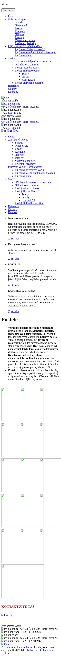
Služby (12, 58)
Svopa (52, 647)
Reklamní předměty (25, 43)
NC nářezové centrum (26, 64)
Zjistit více (13, 238)
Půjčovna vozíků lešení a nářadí (25, 46)
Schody (19, 22)
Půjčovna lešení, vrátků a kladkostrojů (35, 52)
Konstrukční (28, 79)
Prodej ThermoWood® (27, 70)
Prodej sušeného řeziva (27, 67)
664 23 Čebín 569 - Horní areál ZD (20, 121)
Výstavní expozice (25, 40)
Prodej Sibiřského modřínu (29, 82)
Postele (19, 28)
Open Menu (8, 10)
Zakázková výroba (18, 19)
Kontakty (13, 91)
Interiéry (19, 37)
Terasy (25, 73)
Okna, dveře (21, 25)
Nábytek (19, 34)
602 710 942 (14, 112)
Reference (13, 85)
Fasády (25, 76)
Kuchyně (20, 31)
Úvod (11, 16)
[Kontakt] (7, 615)
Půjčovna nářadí (23, 55)
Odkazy (12, 88)
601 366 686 (14, 127)
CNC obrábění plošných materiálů (33, 61)
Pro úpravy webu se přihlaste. (17, 647)
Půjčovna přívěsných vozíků (30, 49)
